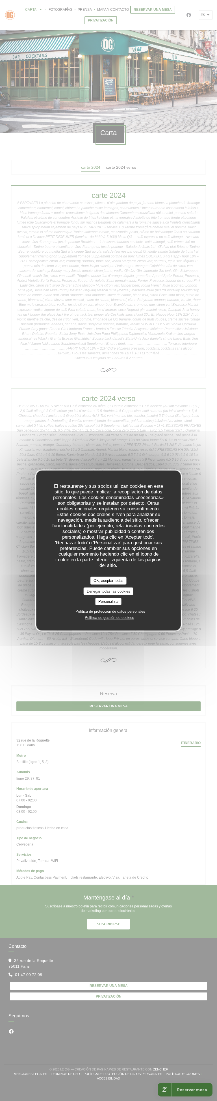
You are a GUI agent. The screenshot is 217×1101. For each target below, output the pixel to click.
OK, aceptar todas (108, 580)
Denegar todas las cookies (108, 591)
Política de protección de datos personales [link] (110, 611)
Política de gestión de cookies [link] (109, 617)
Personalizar (108, 601)
